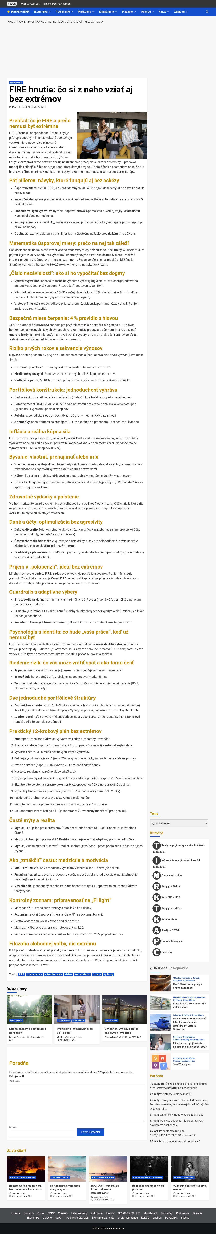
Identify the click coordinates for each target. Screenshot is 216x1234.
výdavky (108, 974)
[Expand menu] (49, 11)
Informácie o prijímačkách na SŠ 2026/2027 (176, 863)
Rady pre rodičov (171, 908)
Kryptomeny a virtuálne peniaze (147, 1177)
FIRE (21, 974)
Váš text (14, 1080)
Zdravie (47, 1217)
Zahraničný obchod (60, 1177)
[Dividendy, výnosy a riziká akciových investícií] (124, 1009)
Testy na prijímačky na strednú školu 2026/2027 (178, 848)
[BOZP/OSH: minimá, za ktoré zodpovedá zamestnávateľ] (108, 1169)
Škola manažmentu (103, 1217)
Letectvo (177, 1015)
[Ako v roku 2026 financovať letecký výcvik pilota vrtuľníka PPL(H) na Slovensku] (160, 1023)
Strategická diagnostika (184, 1061)
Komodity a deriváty (191, 978)
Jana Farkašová (19, 1037)
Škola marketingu (127, 1217)
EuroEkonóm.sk (116, 1228)
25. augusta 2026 (19, 1196)
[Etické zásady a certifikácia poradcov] (29, 1009)
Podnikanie (63, 11)
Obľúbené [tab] (159, 968)
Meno (13, 1127)
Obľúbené (177, 981)
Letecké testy (79, 1213)
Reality (110, 1213)
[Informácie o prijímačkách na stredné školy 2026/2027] (160, 1043)
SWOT (59, 1217)
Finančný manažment (184, 1177)
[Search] (207, 12)
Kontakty (29, 1213)
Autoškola (97, 1213)
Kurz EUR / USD (170, 897)
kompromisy (34, 974)
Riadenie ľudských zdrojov (22, 1177)
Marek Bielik (18, 107)
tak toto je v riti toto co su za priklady (181, 1114)
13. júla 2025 (34, 107)
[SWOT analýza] (160, 1063)
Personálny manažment (103, 1177)
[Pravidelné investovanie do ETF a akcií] (76, 1009)
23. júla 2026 (65, 1040)
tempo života (82, 974)
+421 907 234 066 (30, 3)
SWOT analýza (182, 1064)
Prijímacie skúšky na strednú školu (189, 1040)
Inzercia (15, 1213)
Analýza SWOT (170, 930)
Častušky (166, 952)
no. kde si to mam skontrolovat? (181, 1141)
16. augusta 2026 (37, 1037)
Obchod (146, 11)
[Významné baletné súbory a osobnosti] (190, 1169)
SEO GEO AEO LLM (128, 1213)
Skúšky (185, 1217)
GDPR (51, 1213)
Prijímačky (166, 1213)
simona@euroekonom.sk (57, 3)
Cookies (63, 1213)
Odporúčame (78, 1020)
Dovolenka (171, 1217)
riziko (68, 974)
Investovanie (16, 83)
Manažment (106, 11)
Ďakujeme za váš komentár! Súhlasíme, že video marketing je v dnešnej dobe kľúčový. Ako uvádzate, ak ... (179, 1104)
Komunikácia (169, 919)
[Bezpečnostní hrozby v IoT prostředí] (149, 1169)
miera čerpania (53, 974)
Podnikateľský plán (172, 941)
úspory (97, 974)
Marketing (84, 11)
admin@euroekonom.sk (71, 1037)
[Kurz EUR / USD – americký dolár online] (160, 1004)
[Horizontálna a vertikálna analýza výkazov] (67, 1169)
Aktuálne (177, 978)
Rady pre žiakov (170, 886)
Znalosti (179, 11)
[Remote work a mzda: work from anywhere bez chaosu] (26, 1169)
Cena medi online (171, 875)
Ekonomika (41, 11)
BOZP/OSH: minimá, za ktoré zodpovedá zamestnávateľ (105, 1189)
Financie (127, 11)
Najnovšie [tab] (180, 968)
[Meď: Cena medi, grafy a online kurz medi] (160, 984)
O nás (40, 1213)
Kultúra (145, 1217)
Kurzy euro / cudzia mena (193, 997)
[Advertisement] (108, 51)
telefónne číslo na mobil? (176, 1094)
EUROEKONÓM (19, 11)
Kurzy (162, 11)
